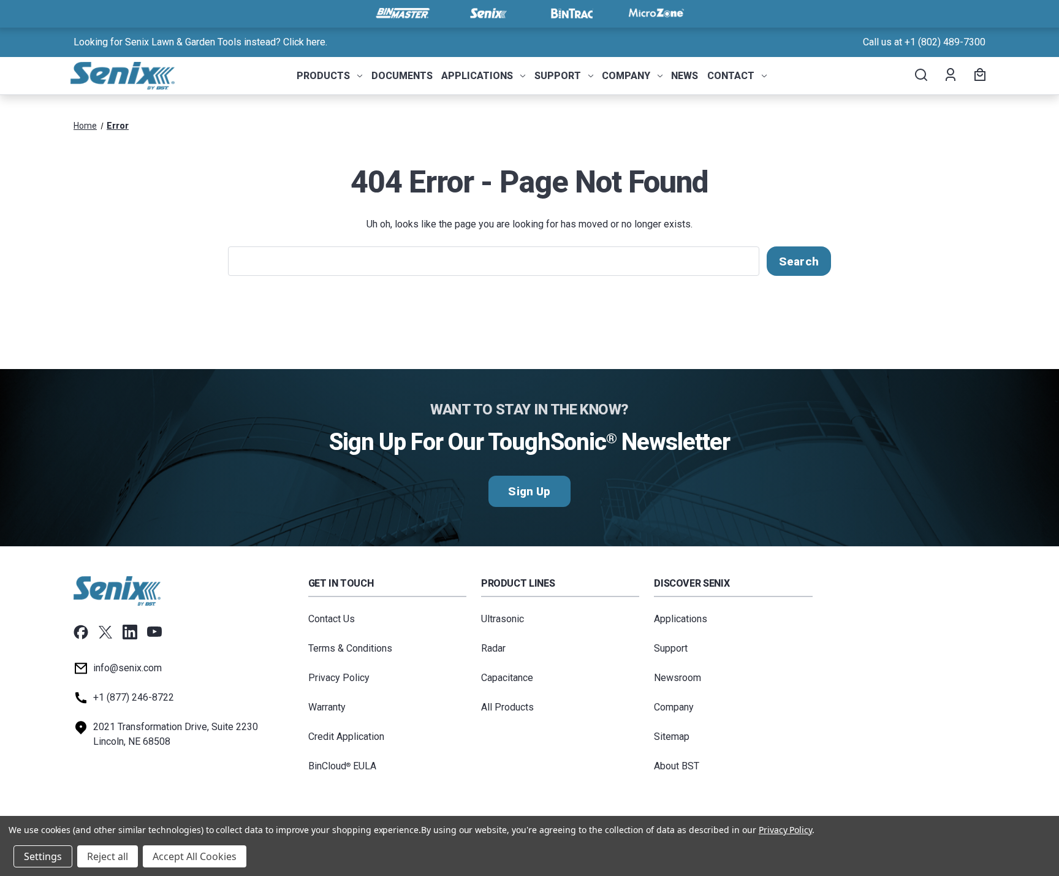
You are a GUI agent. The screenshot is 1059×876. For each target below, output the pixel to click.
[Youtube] (154, 632)
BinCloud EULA (342, 766)
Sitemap (671, 736)
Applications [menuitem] (477, 76)
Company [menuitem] (626, 76)
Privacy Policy (339, 678)
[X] (105, 632)
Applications (680, 619)
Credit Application (346, 736)
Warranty (327, 707)
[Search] (920, 76)
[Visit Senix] (487, 13)
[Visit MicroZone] (656, 13)
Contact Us (331, 619)
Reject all (107, 856)
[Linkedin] (130, 632)
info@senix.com (127, 668)
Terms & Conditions (350, 648)
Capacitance (507, 678)
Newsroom (677, 678)
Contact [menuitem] (730, 76)
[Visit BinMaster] (403, 13)
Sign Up (529, 491)
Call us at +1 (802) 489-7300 (924, 42)
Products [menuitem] (323, 76)
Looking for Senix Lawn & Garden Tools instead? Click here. (200, 42)
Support (671, 648)
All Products (507, 707)
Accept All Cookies (195, 856)
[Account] (949, 76)
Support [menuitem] (557, 76)
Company (674, 707)
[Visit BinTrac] (572, 13)
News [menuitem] (684, 76)
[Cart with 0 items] (978, 76)
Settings (43, 856)
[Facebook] (81, 632)
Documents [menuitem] (402, 76)
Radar (493, 648)
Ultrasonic (502, 619)
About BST (676, 766)
